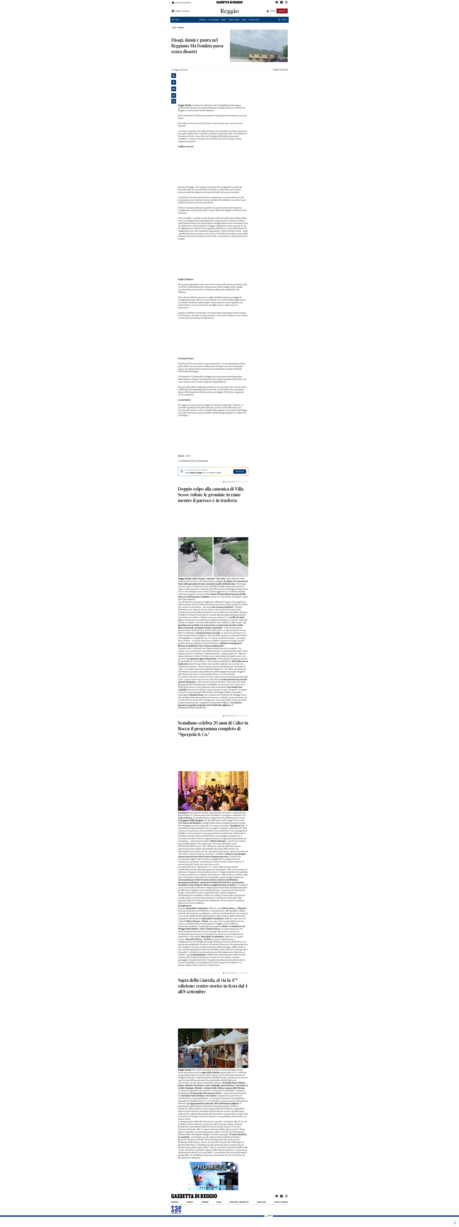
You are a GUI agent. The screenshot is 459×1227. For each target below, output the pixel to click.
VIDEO (244, 20)
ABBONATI (282, 11)
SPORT (223, 20)
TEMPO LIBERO (233, 20)
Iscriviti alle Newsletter (183, 3)
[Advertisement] (196, 88)
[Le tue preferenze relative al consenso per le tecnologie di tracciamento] (455, 1223)
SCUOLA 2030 (254, 20)
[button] (213, 1176)
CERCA (284, 20)
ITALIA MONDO (213, 20)
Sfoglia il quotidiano (182, 11)
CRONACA (202, 20)
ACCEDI (273, 11)
